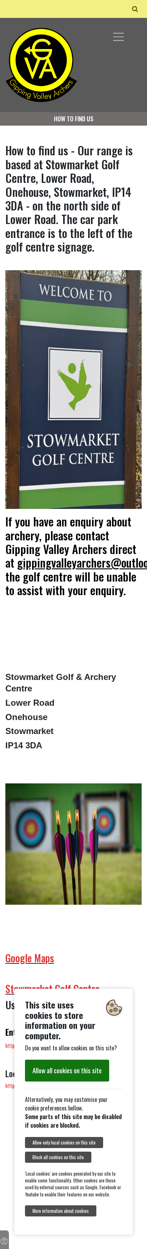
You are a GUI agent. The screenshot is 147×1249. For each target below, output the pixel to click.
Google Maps (29, 958)
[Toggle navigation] (118, 37)
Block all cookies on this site (58, 1157)
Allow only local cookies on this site (64, 1142)
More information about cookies (60, 1210)
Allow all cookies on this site (67, 1070)
